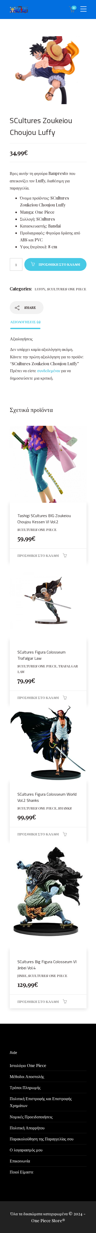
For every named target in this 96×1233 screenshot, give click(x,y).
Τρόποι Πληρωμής (25, 1087)
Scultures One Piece (66, 289)
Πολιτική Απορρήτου (27, 1127)
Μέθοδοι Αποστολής (27, 1076)
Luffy (40, 289)
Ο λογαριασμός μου (26, 1149)
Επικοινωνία (20, 1160)
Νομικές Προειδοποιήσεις (31, 1116)
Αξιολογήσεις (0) (25, 322)
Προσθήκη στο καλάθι (59, 264)
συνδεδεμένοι (49, 370)
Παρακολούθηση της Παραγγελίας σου (41, 1138)
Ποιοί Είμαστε (22, 1172)
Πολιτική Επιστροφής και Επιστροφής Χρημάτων (41, 1102)
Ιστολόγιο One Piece (28, 1065)
